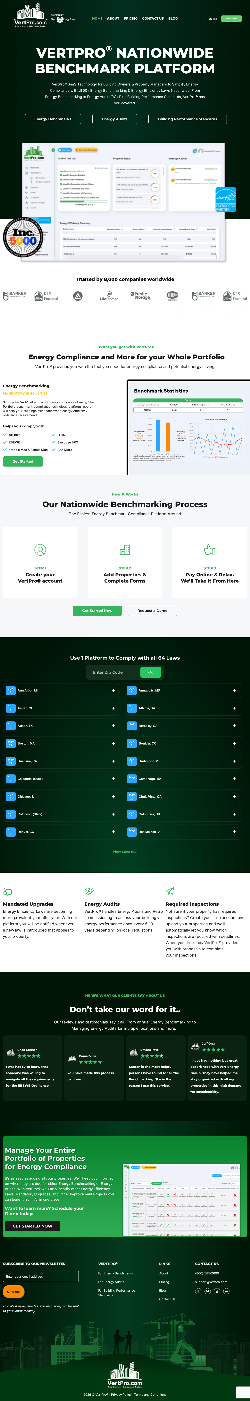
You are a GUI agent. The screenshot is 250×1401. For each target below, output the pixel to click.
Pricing (131, 18)
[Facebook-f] (198, 1291)
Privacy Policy (121, 1395)
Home (97, 18)
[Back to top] (237, 1360)
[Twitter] (207, 1291)
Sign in (210, 19)
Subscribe (13, 1292)
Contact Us (153, 18)
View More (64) (125, 852)
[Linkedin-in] (226, 1291)
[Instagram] (217, 1291)
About (113, 18)
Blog (173, 18)
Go (150, 672)
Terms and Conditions (150, 1395)
